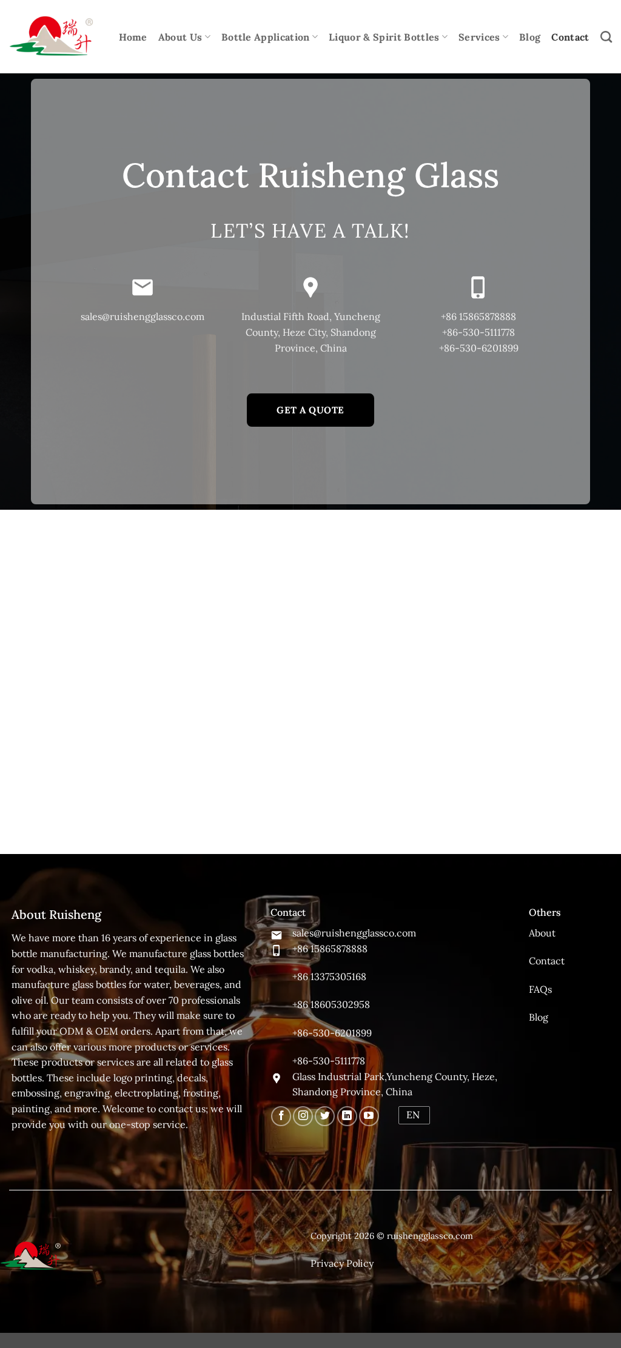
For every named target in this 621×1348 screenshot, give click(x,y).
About (542, 933)
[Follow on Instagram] (303, 1116)
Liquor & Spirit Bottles (384, 37)
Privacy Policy (342, 1263)
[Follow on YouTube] (369, 1116)
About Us (180, 37)
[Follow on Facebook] (281, 1116)
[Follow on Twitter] (325, 1116)
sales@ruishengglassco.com (142, 316)
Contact (570, 37)
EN (413, 1115)
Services (479, 37)
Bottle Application (265, 37)
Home (133, 37)
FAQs (540, 989)
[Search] (606, 37)
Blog (529, 37)
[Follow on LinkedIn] (347, 1116)
